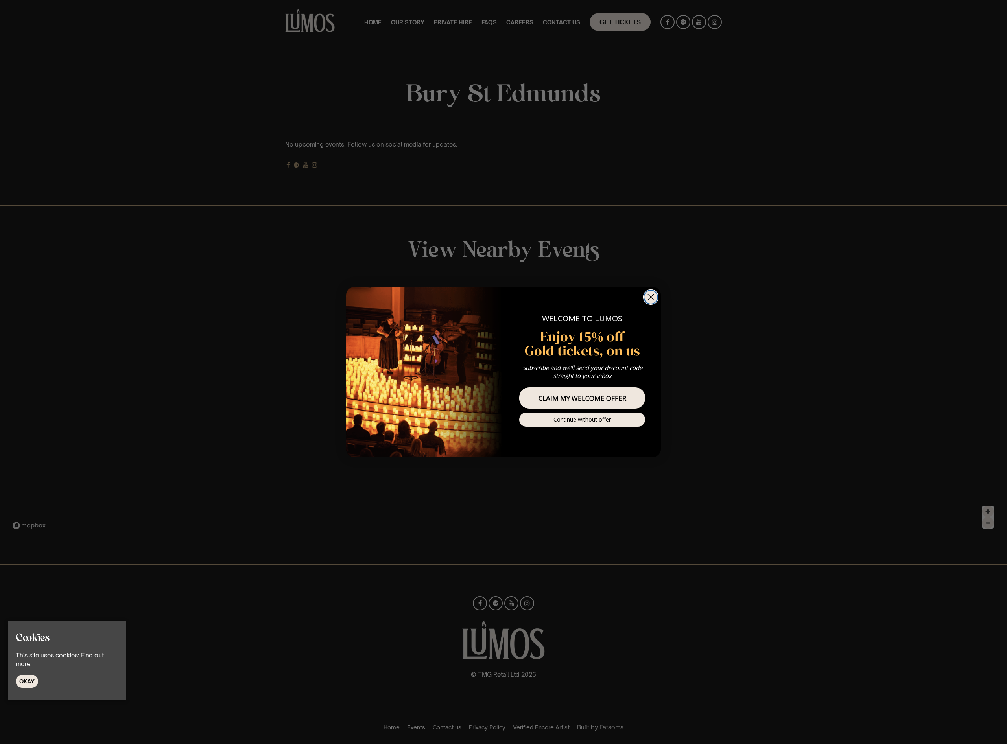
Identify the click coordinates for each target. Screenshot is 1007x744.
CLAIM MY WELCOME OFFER (582, 398)
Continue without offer (582, 419)
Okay (27, 681)
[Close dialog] (651, 297)
